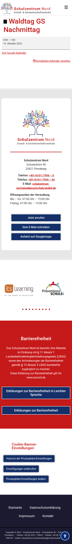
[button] (22, 309)
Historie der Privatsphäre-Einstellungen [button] (29, 458)
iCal (4, 53)
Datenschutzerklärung (45, 507)
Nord (32, 9)
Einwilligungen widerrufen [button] (21, 468)
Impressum (27, 516)
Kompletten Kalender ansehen (52, 61)
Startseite (15, 507)
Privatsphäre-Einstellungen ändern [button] (26, 479)
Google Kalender (16, 53)
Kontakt (47, 516)
